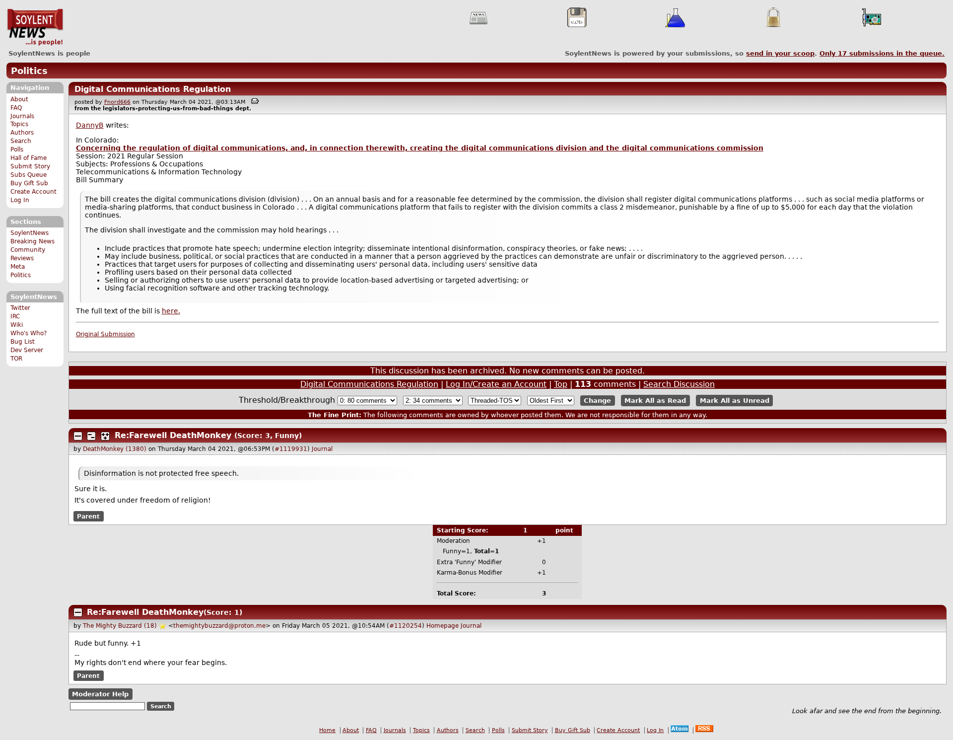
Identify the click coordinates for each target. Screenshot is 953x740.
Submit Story (30, 166)
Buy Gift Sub (29, 183)
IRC (15, 316)
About (19, 99)
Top (560, 384)
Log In (19, 200)
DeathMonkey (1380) (114, 448)
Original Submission (105, 334)
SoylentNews (35, 27)
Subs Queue (28, 174)
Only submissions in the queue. (882, 53)
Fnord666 (117, 102)
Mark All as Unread (734, 400)
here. (171, 311)
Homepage (442, 625)
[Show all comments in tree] (105, 436)
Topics (19, 124)
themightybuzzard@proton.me (219, 625)
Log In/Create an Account (496, 384)
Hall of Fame (28, 157)
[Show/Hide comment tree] (91, 436)
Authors (22, 132)
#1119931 (290, 448)
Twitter (20, 307)
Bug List (22, 341)
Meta (17, 266)
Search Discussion (679, 384)
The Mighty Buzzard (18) (120, 625)
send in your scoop (780, 53)
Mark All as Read (655, 400)
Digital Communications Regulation (152, 89)
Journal (322, 448)
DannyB (90, 125)
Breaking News (32, 241)
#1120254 (405, 625)
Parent (88, 516)
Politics (29, 71)
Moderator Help (100, 694)
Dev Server (26, 350)
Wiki (16, 324)
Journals (22, 116)
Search (20, 141)
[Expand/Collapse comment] (77, 436)
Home (327, 730)
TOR (16, 358)
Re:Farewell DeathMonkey (173, 435)
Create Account (33, 191)
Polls (16, 149)
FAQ (16, 107)
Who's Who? (28, 333)
